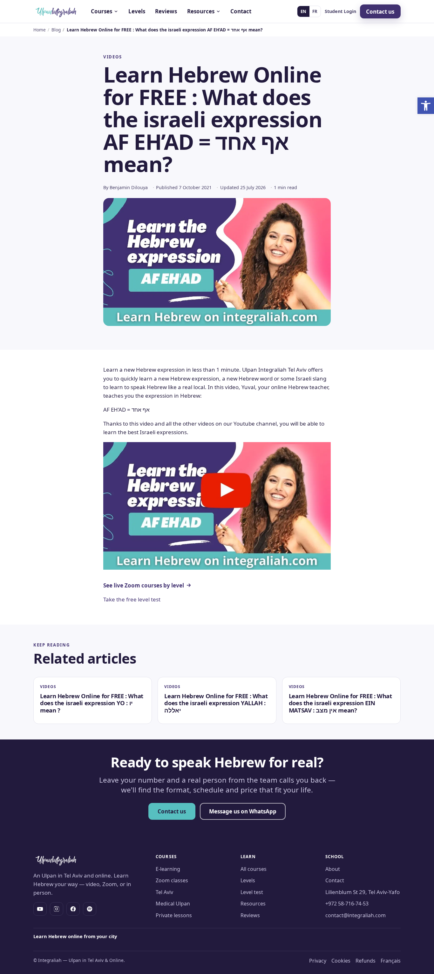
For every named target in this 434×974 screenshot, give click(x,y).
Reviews (166, 11)
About (332, 868)
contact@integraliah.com (355, 915)
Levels (136, 11)
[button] (425, 105)
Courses (101, 11)
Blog (56, 30)
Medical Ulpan (173, 903)
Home (39, 30)
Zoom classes (172, 880)
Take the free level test (131, 599)
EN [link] (303, 11)
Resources (200, 11)
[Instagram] (56, 909)
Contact (240, 11)
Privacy (317, 960)
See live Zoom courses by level (143, 585)
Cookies (340, 960)
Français (391, 960)
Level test (252, 892)
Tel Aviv (164, 892)
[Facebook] (73, 909)
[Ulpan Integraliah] (56, 11)
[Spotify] (89, 909)
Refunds (366, 960)
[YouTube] (40, 909)
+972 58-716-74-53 (347, 903)
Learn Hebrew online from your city (75, 936)
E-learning (168, 868)
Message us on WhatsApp (242, 811)
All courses (254, 868)
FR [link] (314, 11)
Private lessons (174, 915)
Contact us (380, 11)
